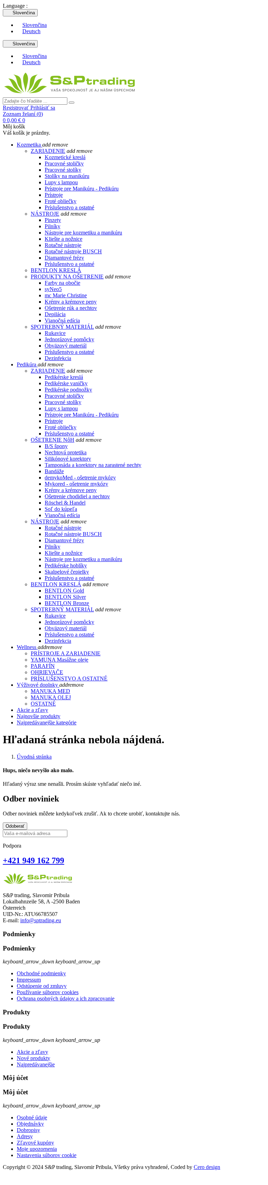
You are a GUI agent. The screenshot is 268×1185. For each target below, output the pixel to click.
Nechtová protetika (66, 452)
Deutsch (31, 31)
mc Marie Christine (66, 295)
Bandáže (54, 471)
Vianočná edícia (62, 320)
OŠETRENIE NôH (52, 440)
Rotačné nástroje (63, 245)
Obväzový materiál (66, 346)
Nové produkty (33, 1058)
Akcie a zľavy (32, 1052)
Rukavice (55, 333)
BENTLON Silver (65, 597)
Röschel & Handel (65, 503)
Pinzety (53, 220)
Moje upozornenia (37, 1149)
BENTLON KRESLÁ (56, 270)
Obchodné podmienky (41, 973)
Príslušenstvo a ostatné (69, 207)
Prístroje (54, 195)
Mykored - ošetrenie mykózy (76, 484)
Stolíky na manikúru (67, 176)
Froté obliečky (60, 201)
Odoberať (15, 826)
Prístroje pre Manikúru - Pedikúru (82, 189)
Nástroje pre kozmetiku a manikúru (83, 233)
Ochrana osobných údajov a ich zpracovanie (65, 998)
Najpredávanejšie (36, 1064)
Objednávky (30, 1124)
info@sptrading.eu (40, 920)
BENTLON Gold (64, 591)
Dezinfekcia (58, 358)
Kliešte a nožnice (63, 239)
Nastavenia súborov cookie (46, 1155)
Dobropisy (28, 1130)
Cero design (207, 1167)
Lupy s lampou (61, 182)
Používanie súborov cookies (48, 992)
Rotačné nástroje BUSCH (73, 251)
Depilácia (55, 314)
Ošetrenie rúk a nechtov (71, 308)
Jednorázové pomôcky (69, 339)
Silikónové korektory (68, 459)
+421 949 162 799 (33, 860)
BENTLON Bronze (67, 603)
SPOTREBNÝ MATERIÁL (62, 327)
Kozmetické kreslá (65, 157)
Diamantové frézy (64, 258)
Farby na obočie (62, 283)
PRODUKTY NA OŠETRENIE (67, 277)
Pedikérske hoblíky (66, 565)
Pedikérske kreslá (64, 377)
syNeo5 (53, 289)
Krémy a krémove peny (71, 302)
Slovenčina (34, 25)
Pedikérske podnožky (68, 390)
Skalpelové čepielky (67, 572)
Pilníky (52, 226)
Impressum (29, 980)
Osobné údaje (32, 1117)
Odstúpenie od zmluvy (42, 986)
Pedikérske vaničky (66, 383)
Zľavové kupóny (35, 1143)
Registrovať (16, 108)
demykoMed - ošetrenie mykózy (80, 477)
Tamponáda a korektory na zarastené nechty (93, 465)
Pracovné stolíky (63, 170)
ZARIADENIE (48, 151)
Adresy (25, 1136)
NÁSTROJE (45, 214)
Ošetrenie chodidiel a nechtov (77, 496)
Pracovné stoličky (64, 163)
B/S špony (56, 446)
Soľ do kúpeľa (61, 509)
